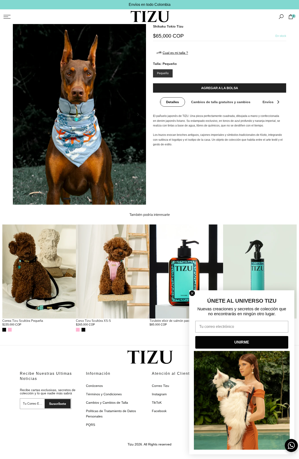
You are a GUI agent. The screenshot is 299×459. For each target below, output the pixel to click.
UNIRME (241, 342)
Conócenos (94, 386)
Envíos (268, 102)
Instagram (159, 394)
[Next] (137, 114)
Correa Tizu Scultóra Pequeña (22, 320)
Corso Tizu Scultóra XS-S (93, 320)
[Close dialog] (192, 293)
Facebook (159, 411)
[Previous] (21, 114)
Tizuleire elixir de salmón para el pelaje (176, 320)
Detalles (172, 102)
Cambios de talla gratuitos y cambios (220, 102)
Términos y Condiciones (104, 394)
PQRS (90, 425)
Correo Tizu (160, 386)
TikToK (157, 402)
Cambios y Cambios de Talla (107, 402)
